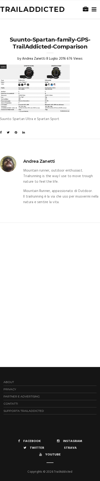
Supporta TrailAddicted (23, 411)
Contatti (10, 403)
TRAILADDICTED (32, 9)
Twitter (37, 448)
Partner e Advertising (21, 396)
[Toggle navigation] (93, 10)
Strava (70, 448)
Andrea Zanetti (33, 59)
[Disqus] (50, 281)
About (8, 382)
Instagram (72, 441)
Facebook (32, 441)
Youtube (53, 454)
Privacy (9, 389)
